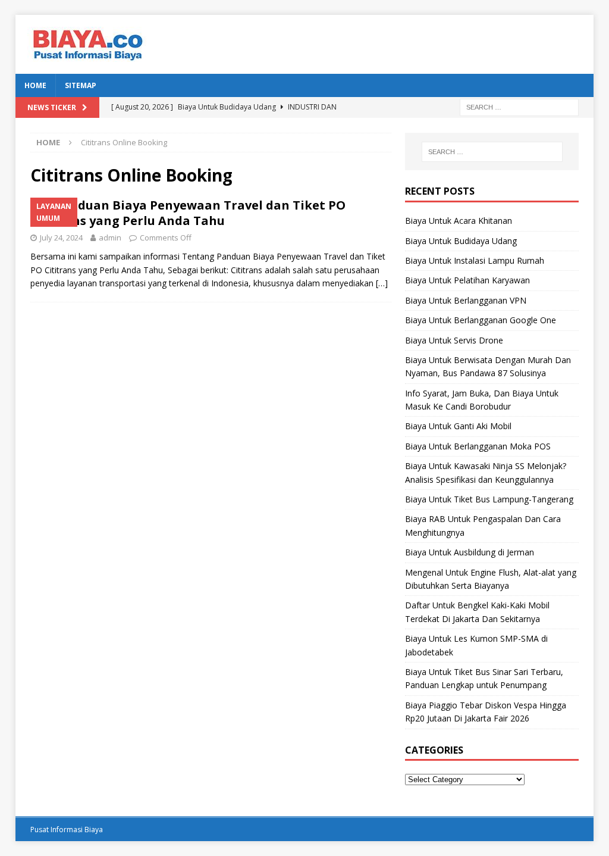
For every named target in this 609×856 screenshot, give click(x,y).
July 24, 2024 (61, 237)
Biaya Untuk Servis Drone (454, 340)
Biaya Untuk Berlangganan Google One (480, 320)
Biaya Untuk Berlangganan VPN (465, 300)
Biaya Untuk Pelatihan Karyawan (467, 280)
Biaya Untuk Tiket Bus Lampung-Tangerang (489, 499)
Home (35, 85)
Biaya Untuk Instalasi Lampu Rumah (474, 260)
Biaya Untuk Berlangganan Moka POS (478, 446)
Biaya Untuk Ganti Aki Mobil (458, 426)
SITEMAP (80, 85)
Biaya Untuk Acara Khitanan (458, 220)
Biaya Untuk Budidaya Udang (461, 240)
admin (110, 237)
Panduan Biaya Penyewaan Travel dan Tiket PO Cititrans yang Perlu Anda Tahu (188, 213)
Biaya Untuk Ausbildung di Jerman (469, 552)
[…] (382, 283)
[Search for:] (519, 106)
